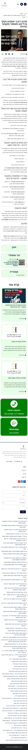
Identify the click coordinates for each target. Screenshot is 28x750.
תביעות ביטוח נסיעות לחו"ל (19, 669)
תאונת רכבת (23, 713)
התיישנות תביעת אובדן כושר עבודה (17, 671)
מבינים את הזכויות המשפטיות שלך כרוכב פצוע (14, 637)
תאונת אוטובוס (22, 723)
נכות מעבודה (23, 708)
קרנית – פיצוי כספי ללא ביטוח (18, 728)
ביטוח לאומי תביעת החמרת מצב (18, 683)
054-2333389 (8, 414)
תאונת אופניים (7, 718)
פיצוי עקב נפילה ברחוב (20, 674)
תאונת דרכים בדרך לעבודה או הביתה (17, 715)
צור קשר (24, 477)
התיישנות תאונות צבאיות (20, 666)
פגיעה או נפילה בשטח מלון (19, 693)
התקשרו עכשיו (14, 410)
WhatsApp (14, 429)
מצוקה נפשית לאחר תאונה (13, 138)
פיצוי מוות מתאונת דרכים (20, 730)
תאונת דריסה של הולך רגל (19, 718)
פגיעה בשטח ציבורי (21, 686)
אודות (24, 474)
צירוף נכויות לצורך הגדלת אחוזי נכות (17, 688)
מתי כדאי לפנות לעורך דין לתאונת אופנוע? (16, 628)
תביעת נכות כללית (6, 698)
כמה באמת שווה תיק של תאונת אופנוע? (16, 592)
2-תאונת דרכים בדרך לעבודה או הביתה (16, 705)
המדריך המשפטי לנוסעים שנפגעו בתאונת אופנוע (14, 536)
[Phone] (25, 4)
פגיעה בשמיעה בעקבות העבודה (18, 691)
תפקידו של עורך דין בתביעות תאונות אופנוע (15, 644)
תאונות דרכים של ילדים (11, 723)
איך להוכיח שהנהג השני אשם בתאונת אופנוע (15, 562)
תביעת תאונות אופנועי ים (20, 710)
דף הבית (24, 470)
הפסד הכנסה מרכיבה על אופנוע (16, 135)
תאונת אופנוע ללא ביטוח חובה (18, 720)
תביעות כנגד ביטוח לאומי (20, 703)
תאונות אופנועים (20, 275)
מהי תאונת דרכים (7, 730)
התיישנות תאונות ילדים (20, 696)
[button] (18, 4)
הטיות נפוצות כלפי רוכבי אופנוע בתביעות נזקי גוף (14, 573)
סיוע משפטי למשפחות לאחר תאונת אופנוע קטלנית (13, 551)
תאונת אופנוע (6, 720)
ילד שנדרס (23, 735)
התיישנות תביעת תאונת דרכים (18, 737)
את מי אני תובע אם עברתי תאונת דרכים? (16, 740)
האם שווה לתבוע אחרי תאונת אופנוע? (17, 630)
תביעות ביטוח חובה (7, 710)
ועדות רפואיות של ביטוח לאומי (18, 681)
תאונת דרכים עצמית (13, 713)
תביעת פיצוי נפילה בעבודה (19, 698)
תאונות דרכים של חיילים (20, 725)
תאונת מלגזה (11, 686)
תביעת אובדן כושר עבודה (19, 701)
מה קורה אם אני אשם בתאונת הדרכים (16, 733)
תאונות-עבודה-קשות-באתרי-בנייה (17, 659)
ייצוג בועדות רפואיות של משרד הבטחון (16, 678)
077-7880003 (19, 414)
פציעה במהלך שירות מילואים (19, 661)
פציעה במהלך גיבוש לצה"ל (19, 664)
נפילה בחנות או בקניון (7, 674)
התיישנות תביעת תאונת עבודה (10, 708)
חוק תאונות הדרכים (13, 735)
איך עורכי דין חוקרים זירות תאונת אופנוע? (16, 534)
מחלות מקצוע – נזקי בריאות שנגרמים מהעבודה (14, 676)
